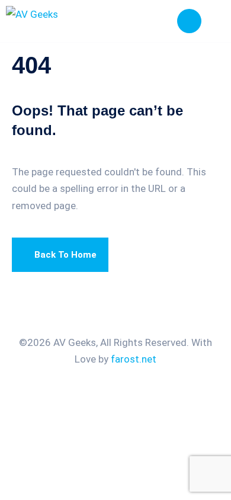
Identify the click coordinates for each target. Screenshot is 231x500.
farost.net (133, 359)
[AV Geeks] (61, 21)
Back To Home (65, 254)
